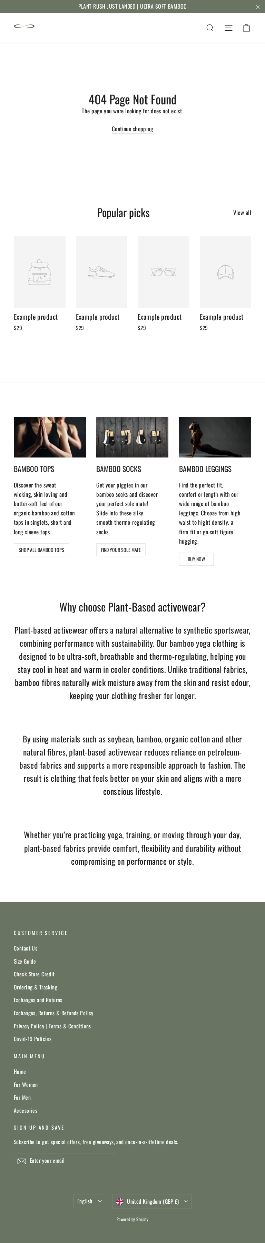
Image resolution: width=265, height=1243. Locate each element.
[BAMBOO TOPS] (50, 437)
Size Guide (25, 961)
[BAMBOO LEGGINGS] (215, 437)
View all (242, 212)
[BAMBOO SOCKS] (132, 437)
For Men (22, 1097)
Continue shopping (132, 128)
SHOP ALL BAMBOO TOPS (41, 549)
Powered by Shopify (133, 1219)
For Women (26, 1084)
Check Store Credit (34, 974)
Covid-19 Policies (32, 1039)
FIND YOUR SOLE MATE (121, 549)
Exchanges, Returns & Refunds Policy (54, 1013)
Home (20, 1071)
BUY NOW (196, 559)
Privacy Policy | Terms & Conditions (52, 1026)
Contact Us (25, 948)
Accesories (25, 1110)
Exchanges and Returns (38, 1000)
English (84, 1201)
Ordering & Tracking (35, 987)
